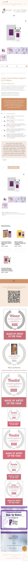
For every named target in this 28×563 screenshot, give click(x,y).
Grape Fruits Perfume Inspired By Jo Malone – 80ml (15, 120)
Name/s (4, 159)
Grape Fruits (6, 213)
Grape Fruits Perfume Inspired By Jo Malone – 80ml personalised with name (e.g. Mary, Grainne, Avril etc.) (16, 129)
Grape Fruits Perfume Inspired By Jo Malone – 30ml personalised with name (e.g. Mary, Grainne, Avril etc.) (16, 124)
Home (2, 73)
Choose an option (10, 113)
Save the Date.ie (18, 558)
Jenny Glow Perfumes (8, 73)
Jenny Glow (11, 213)
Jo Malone (16, 213)
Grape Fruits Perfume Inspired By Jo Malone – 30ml (15, 117)
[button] (14, 15)
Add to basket (13, 167)
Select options (6, 250)
